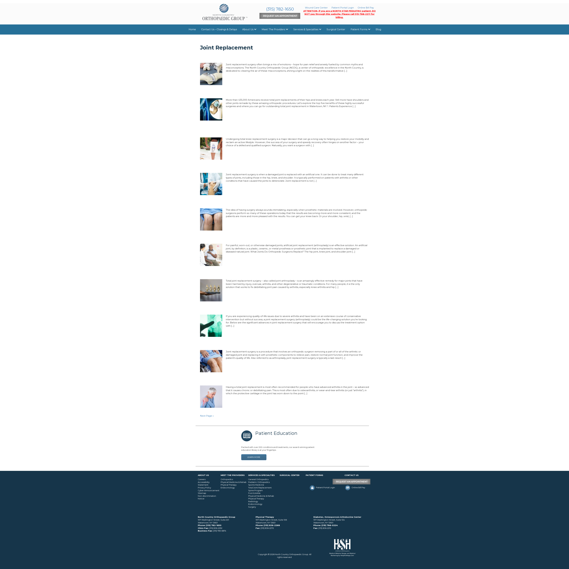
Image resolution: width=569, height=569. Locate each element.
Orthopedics (227, 479)
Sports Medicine (256, 485)
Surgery (252, 507)
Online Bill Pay (366, 7)
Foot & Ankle (254, 493)
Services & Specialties (305, 29)
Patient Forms (359, 29)
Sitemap (202, 493)
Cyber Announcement (208, 490)
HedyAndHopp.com (347, 555)
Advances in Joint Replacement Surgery (239, 309)
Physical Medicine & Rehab (233, 482)
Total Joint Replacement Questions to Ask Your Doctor (254, 167)
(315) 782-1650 (280, 9)
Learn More (253, 457)
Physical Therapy (228, 485)
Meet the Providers (273, 29)
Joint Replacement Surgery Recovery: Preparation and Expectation (266, 344)
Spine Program (255, 490)
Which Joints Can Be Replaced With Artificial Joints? (252, 238)
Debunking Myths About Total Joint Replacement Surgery (258, 57)
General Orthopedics (258, 479)
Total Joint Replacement (260, 487)
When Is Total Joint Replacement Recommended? (249, 380)
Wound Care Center (316, 7)
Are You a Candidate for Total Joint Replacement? (249, 273)
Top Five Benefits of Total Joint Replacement (244, 92)
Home (192, 29)
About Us (247, 29)
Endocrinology (228, 487)
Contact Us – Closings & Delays (219, 29)
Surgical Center (336, 29)
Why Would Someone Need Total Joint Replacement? (253, 202)
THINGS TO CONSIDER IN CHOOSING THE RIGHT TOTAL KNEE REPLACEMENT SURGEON (275, 130)
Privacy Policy (204, 487)
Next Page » (207, 415)
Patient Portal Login (342, 7)
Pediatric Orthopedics (259, 482)
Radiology (253, 501)
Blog (378, 29)
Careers (202, 479)
